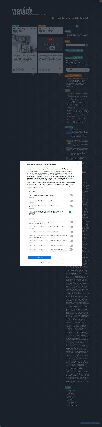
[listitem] (51, 192)
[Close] (78, 164)
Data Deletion (42, 263)
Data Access (51, 263)
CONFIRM (39, 257)
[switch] (71, 195)
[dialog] (51, 213)
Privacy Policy (60, 263)
